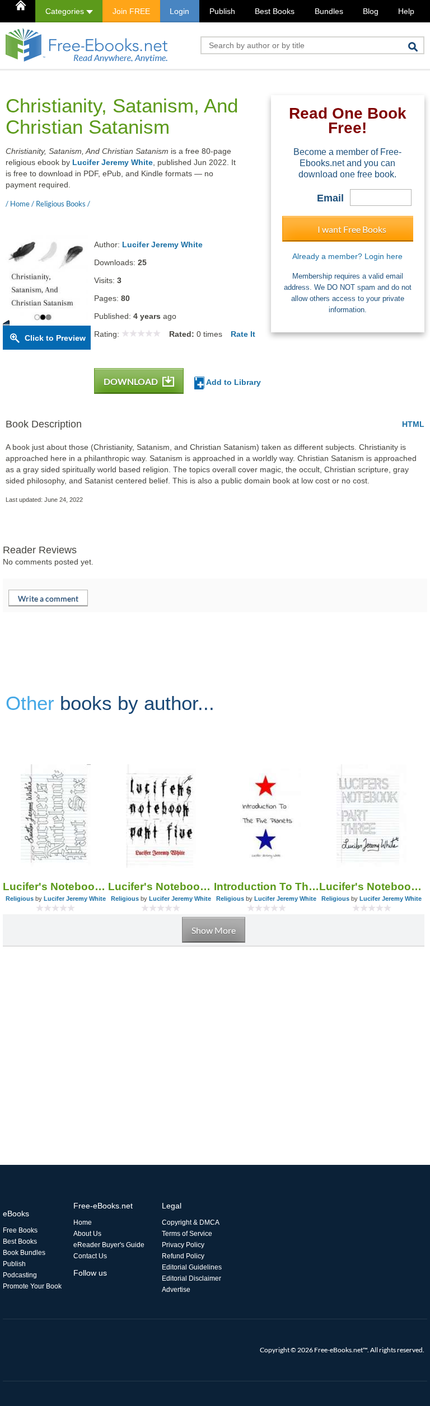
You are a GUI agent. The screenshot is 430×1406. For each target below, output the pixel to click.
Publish (222, 11)
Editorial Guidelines (192, 1267)
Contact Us (90, 1256)
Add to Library (232, 382)
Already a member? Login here (347, 256)
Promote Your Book (32, 1286)
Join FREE (131, 11)
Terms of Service (187, 1234)
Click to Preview (55, 337)
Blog (370, 11)
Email (330, 198)
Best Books (275, 11)
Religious (20, 898)
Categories (65, 11)
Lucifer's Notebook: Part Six (55, 886)
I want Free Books (351, 229)
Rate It (243, 334)
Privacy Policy (183, 1245)
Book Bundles (24, 1253)
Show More (213, 930)
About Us (87, 1234)
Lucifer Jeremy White (112, 162)
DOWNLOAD (132, 381)
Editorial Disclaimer (191, 1278)
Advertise (176, 1290)
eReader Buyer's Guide (108, 1245)
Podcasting (20, 1275)
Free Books (20, 1230)
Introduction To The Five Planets (266, 886)
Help (406, 11)
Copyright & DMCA (190, 1222)
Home (82, 1222)
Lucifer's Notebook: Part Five (160, 886)
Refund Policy (183, 1256)
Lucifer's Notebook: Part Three (371, 886)
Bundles (329, 11)
